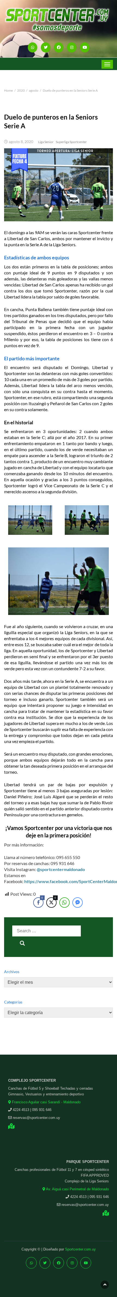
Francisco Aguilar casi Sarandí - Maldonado (46, 1102)
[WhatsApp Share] (64, 902)
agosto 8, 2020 (21, 142)
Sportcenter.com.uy (80, 1249)
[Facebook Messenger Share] (77, 902)
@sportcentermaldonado (61, 869)
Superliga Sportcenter (71, 142)
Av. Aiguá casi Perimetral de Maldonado (77, 1189)
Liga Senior (46, 142)
